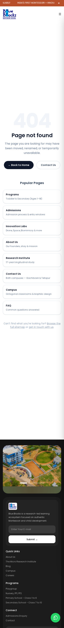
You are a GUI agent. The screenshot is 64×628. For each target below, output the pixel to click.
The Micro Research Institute (21, 561)
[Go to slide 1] (23, 483)
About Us (10, 556)
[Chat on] (55, 618)
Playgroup (11, 588)
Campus (10, 570)
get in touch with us (41, 327)
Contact (10, 620)
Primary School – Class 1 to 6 (21, 597)
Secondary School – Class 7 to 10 (24, 602)
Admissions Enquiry (16, 615)
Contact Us (48, 165)
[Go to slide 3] (40, 483)
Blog (8, 566)
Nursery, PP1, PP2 (14, 593)
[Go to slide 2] (32, 483)
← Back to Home (18, 165)
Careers (10, 575)
